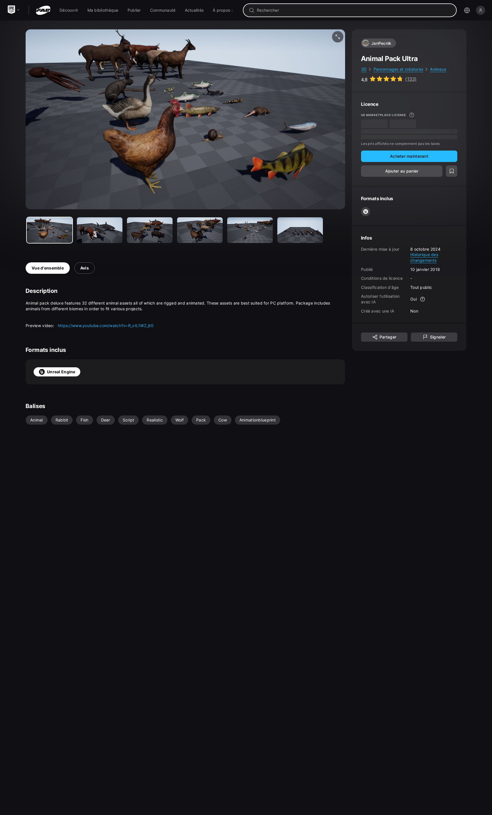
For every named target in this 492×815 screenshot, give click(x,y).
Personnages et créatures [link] (398, 69)
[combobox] (354, 10)
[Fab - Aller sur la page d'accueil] (43, 10)
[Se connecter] (480, 10)
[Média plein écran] (337, 36)
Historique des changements (424, 257)
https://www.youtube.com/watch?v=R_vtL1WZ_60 (105, 325)
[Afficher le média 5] (300, 230)
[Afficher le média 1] (99, 230)
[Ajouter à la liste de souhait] (451, 171)
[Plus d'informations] (411, 114)
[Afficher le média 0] (49, 230)
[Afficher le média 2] (150, 230)
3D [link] (364, 69)
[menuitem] (69, 10)
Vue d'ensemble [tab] (48, 267)
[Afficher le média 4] (250, 230)
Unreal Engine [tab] (61, 371)
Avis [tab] (84, 267)
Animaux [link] (438, 69)
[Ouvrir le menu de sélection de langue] (467, 10)
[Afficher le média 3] (200, 230)
